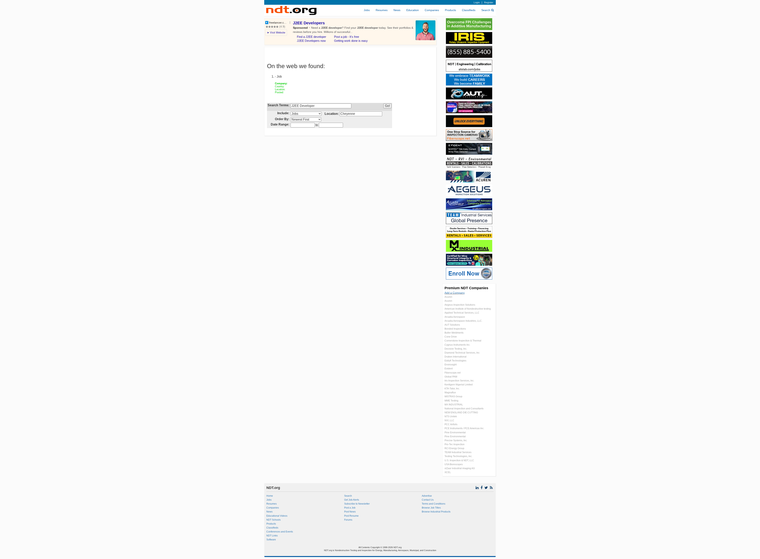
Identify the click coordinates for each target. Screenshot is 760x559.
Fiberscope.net (453, 372)
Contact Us (428, 499)
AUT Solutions (452, 324)
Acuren (448, 297)
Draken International (455, 356)
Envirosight (451, 364)
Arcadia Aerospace (455, 317)
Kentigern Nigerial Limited (459, 384)
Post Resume (351, 515)
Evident (449, 368)
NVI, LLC (449, 420)
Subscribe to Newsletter (357, 503)
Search (485, 10)
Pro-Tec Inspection (455, 444)
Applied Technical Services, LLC (462, 312)
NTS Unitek (451, 416)
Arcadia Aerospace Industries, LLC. (463, 320)
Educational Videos (276, 515)
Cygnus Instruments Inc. (457, 344)
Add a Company (455, 292)
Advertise (427, 495)
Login (477, 2)
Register (488, 2)
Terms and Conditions (433, 503)
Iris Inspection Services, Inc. (459, 380)
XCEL (448, 472)
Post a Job (349, 507)
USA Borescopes (454, 464)
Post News (350, 511)
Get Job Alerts (351, 499)
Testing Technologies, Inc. (458, 456)
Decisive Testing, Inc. (456, 348)
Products (450, 10)
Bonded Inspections (455, 328)
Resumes (382, 10)
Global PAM (451, 376)
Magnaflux (450, 392)
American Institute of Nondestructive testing (468, 308)
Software (271, 539)
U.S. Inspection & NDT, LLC (459, 460)
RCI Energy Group (454, 448)
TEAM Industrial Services (458, 452)
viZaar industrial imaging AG (460, 468)
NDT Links (272, 535)
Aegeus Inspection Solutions (460, 304)
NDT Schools (273, 519)
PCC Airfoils (451, 424)
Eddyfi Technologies (455, 360)
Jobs (367, 10)
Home (269, 495)
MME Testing (451, 400)
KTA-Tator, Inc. (452, 388)
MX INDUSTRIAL (454, 404)
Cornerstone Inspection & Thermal (463, 340)
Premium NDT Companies (466, 288)
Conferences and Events (279, 531)
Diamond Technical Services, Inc (462, 352)
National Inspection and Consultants (464, 408)
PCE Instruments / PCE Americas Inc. (464, 428)
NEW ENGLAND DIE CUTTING (461, 412)
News (396, 10)
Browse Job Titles (431, 507)
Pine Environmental (455, 432)
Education (412, 10)
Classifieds (468, 10)
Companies (432, 10)
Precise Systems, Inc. (456, 440)
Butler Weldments (454, 332)
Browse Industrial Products (436, 511)
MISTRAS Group (453, 396)
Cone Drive (451, 336)
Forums (348, 519)
